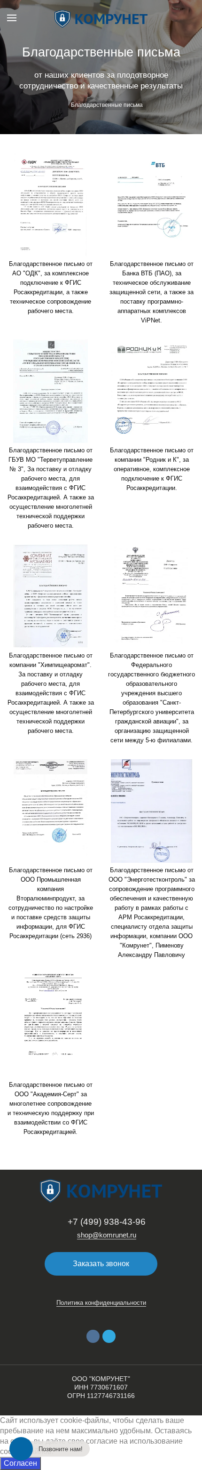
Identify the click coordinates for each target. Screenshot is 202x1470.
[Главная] (59, 105)
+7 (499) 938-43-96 (107, 1222)
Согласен (20, 1463)
